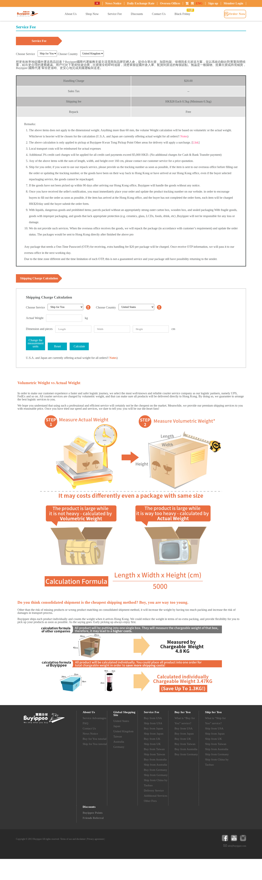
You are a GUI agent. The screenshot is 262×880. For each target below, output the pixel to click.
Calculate (79, 346)
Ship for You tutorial (95, 743)
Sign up (213, 3)
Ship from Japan (153, 733)
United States (121, 721)
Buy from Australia (155, 759)
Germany (118, 746)
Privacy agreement (95, 839)
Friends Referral (93, 817)
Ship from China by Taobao (155, 783)
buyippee (27, 14)
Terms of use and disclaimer (73, 839)
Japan (116, 726)
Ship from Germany (156, 775)
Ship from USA (153, 723)
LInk (196, 142)
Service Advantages (94, 718)
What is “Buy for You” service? (185, 721)
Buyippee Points (93, 812)
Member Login (233, 3)
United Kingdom (123, 731)
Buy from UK (152, 738)
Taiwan (117, 736)
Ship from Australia (155, 764)
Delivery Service (154, 790)
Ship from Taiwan (154, 754)
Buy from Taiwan (154, 749)
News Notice (113, 3)
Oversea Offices (170, 3)
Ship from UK (152, 743)
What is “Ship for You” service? (215, 721)
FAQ (85, 723)
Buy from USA (153, 718)
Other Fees (150, 800)
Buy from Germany (155, 769)
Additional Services (155, 795)
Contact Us (89, 728)
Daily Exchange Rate (140, 3)
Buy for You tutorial (94, 738)
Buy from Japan (153, 728)
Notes (183, 136)
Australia (118, 741)
